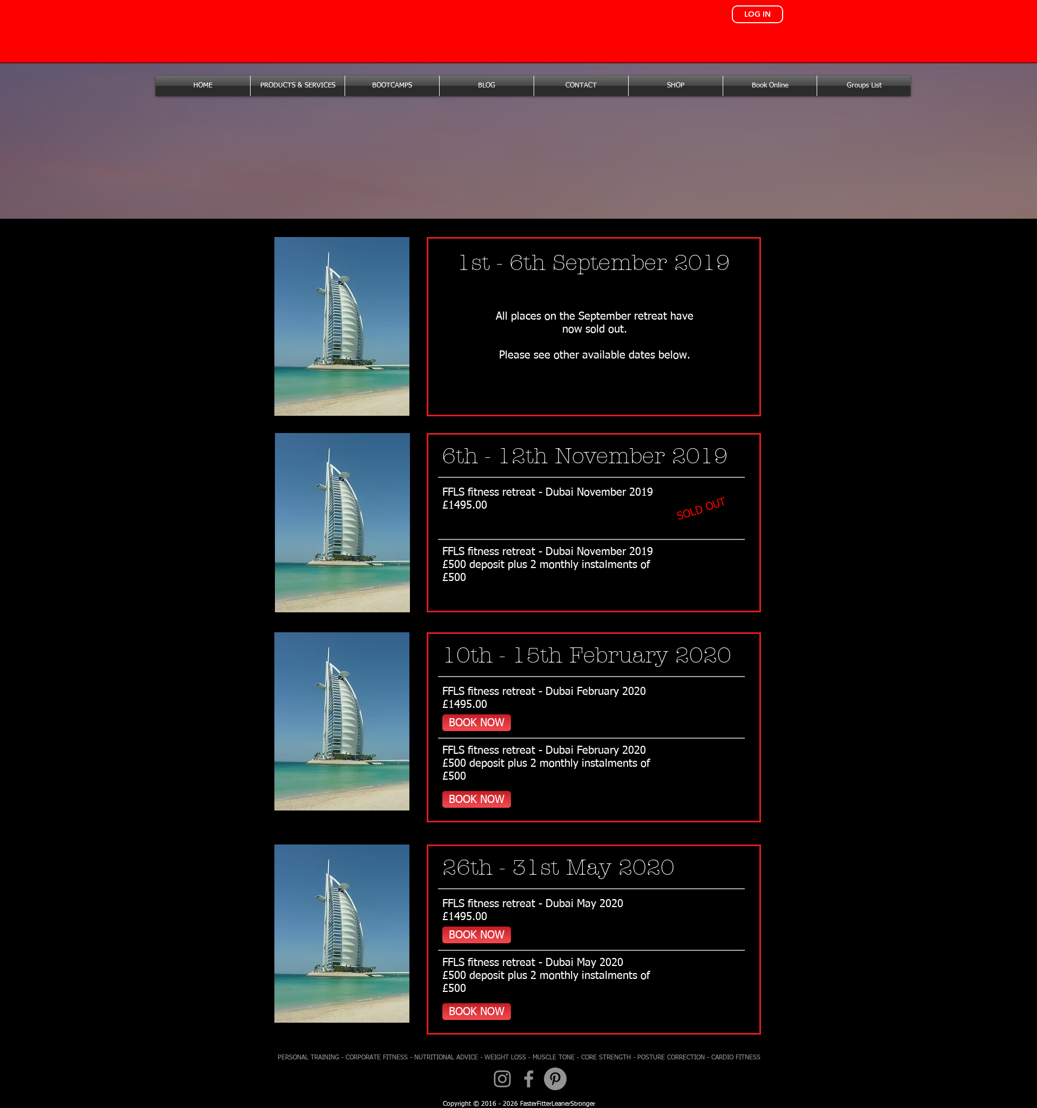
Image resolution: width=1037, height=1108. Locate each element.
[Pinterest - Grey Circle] (555, 1079)
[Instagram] (502, 1079)
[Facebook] (528, 1079)
